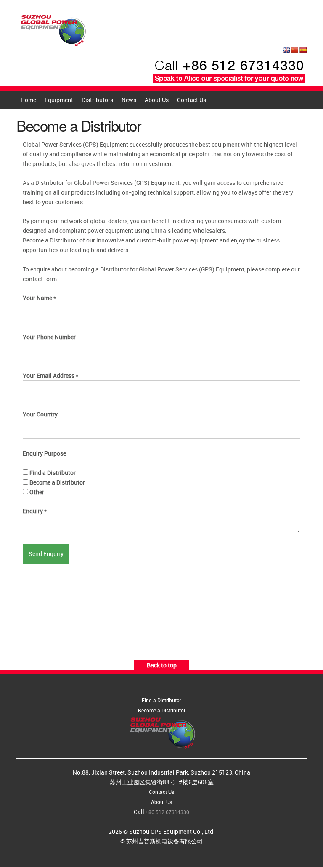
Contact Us (191, 100)
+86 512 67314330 (167, 812)
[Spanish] (303, 50)
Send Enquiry (46, 554)
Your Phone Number (49, 337)
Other (36, 492)
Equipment (59, 100)
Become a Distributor (56, 482)
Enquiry (35, 511)
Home (28, 100)
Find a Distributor (52, 473)
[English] (286, 50)
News (129, 100)
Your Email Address (50, 375)
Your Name (39, 298)
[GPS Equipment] (52, 28)
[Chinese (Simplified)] (294, 50)
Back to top (162, 665)
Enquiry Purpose (44, 453)
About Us (157, 100)
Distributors (97, 100)
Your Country (40, 414)
